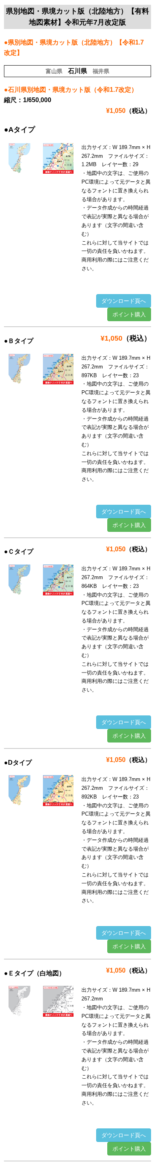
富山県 (54, 71)
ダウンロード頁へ (123, 301)
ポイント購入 (129, 314)
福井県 (101, 71)
